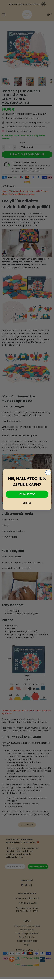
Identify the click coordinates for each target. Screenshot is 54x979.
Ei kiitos (27, 502)
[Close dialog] (48, 472)
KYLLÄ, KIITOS (27, 494)
